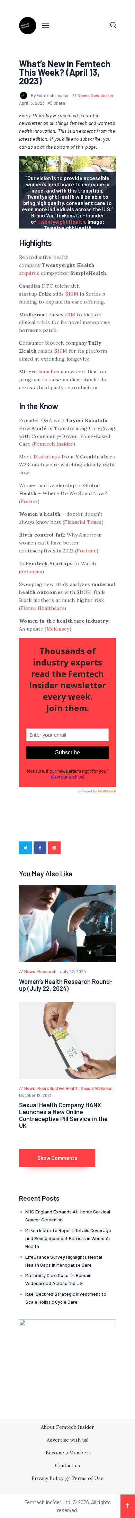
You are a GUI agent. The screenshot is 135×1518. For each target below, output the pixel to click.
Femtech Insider (53, 444)
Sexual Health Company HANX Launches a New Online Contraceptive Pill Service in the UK (63, 1115)
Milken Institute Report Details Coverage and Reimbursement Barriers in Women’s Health (68, 1238)
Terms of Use (88, 1478)
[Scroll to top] (127, 1506)
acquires (29, 273)
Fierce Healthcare (42, 608)
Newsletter (102, 95)
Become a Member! (68, 1453)
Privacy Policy (47, 1478)
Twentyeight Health (60, 221)
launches (48, 372)
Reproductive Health (58, 1088)
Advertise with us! (67, 1440)
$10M (71, 294)
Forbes (29, 501)
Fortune (86, 551)
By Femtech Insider (50, 95)
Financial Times (82, 522)
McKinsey (58, 629)
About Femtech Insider (67, 1427)
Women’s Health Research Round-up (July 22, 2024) (65, 985)
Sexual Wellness (96, 1088)
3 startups (47, 457)
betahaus (31, 571)
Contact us (67, 1465)
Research (46, 971)
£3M (70, 314)
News (83, 95)
